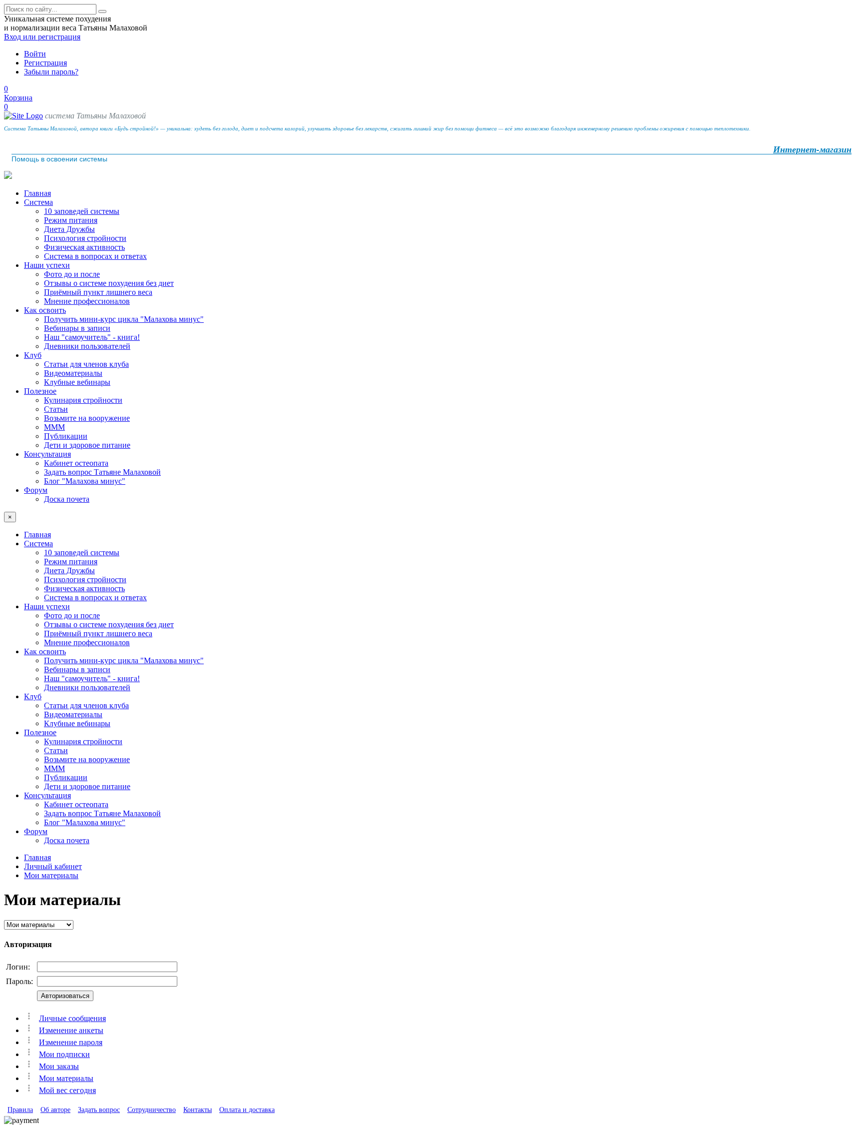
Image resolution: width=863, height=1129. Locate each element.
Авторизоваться (65, 996)
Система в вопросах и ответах (95, 256)
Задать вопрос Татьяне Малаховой (102, 472)
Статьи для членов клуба (86, 364)
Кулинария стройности (83, 400)
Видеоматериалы (73, 373)
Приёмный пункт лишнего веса (98, 292)
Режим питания (70, 220)
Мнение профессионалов (87, 301)
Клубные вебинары (77, 382)
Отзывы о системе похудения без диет (109, 283)
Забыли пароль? (51, 71)
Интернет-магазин (812, 149)
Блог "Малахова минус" (84, 481)
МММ (54, 427)
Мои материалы (51, 875)
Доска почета (66, 499)
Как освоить (45, 310)
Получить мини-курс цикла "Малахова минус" (124, 319)
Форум (35, 490)
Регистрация (45, 62)
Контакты (197, 1110)
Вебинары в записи (77, 328)
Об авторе (55, 1110)
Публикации (65, 436)
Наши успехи (47, 265)
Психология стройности (85, 238)
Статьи (56, 409)
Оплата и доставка (247, 1110)
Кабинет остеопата (76, 463)
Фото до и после (72, 274)
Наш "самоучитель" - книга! (92, 337)
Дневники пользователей (87, 346)
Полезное (40, 391)
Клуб (32, 355)
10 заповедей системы (81, 211)
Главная (37, 193)
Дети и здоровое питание (87, 445)
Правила (20, 1110)
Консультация (47, 454)
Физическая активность (84, 247)
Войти (35, 53)
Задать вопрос (99, 1110)
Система (38, 202)
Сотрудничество (151, 1110)
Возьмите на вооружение (87, 418)
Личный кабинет (53, 866)
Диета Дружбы (69, 229)
